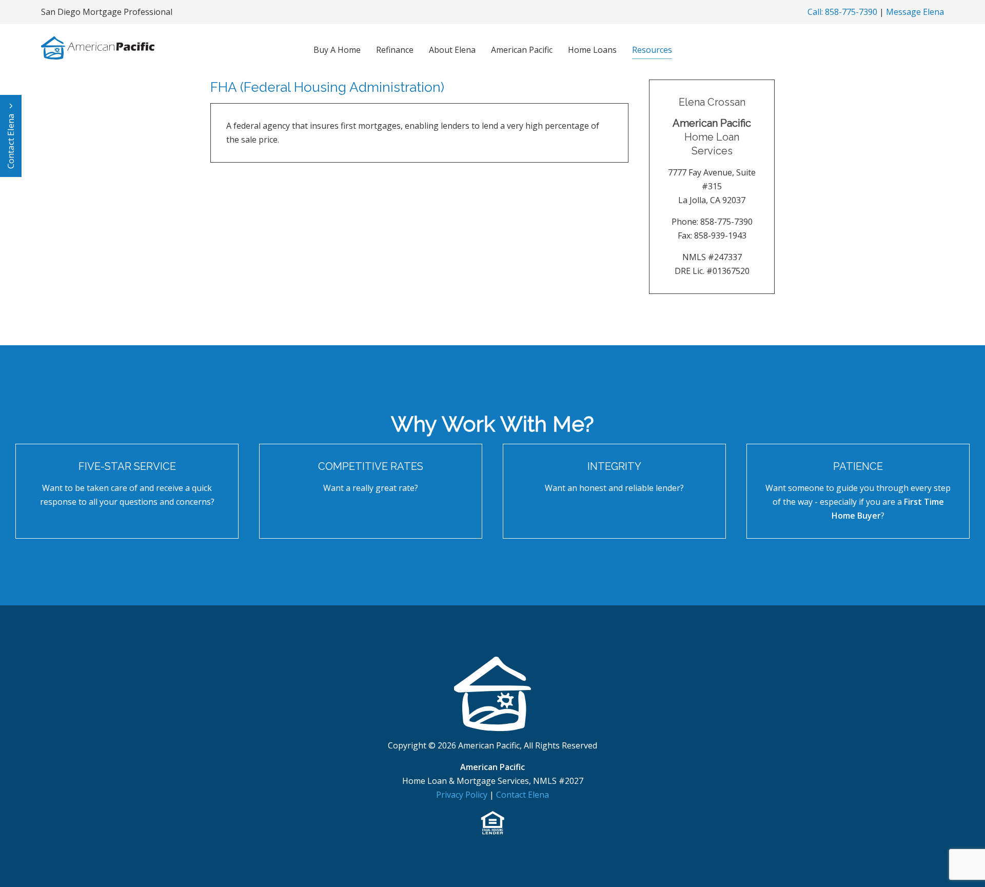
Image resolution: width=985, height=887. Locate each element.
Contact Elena (10, 140)
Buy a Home (337, 49)
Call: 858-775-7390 (842, 11)
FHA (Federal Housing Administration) (327, 87)
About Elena (452, 49)
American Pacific (522, 49)
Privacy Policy (462, 794)
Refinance (394, 49)
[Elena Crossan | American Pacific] (492, 693)
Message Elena (915, 11)
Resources (652, 49)
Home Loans (592, 49)
